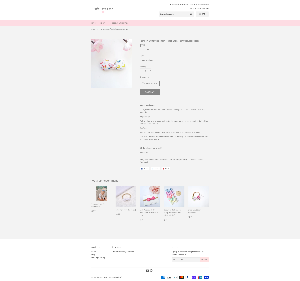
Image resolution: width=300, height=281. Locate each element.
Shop (102, 23)
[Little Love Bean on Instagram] (151, 271)
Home (93, 23)
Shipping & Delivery (119, 23)
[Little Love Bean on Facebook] (147, 271)
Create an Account (203, 8)
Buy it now (149, 92)
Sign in (192, 8)
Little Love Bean (102, 277)
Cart (204, 14)
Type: (142, 56)
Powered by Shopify (115, 277)
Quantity (143, 66)
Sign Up (204, 260)
